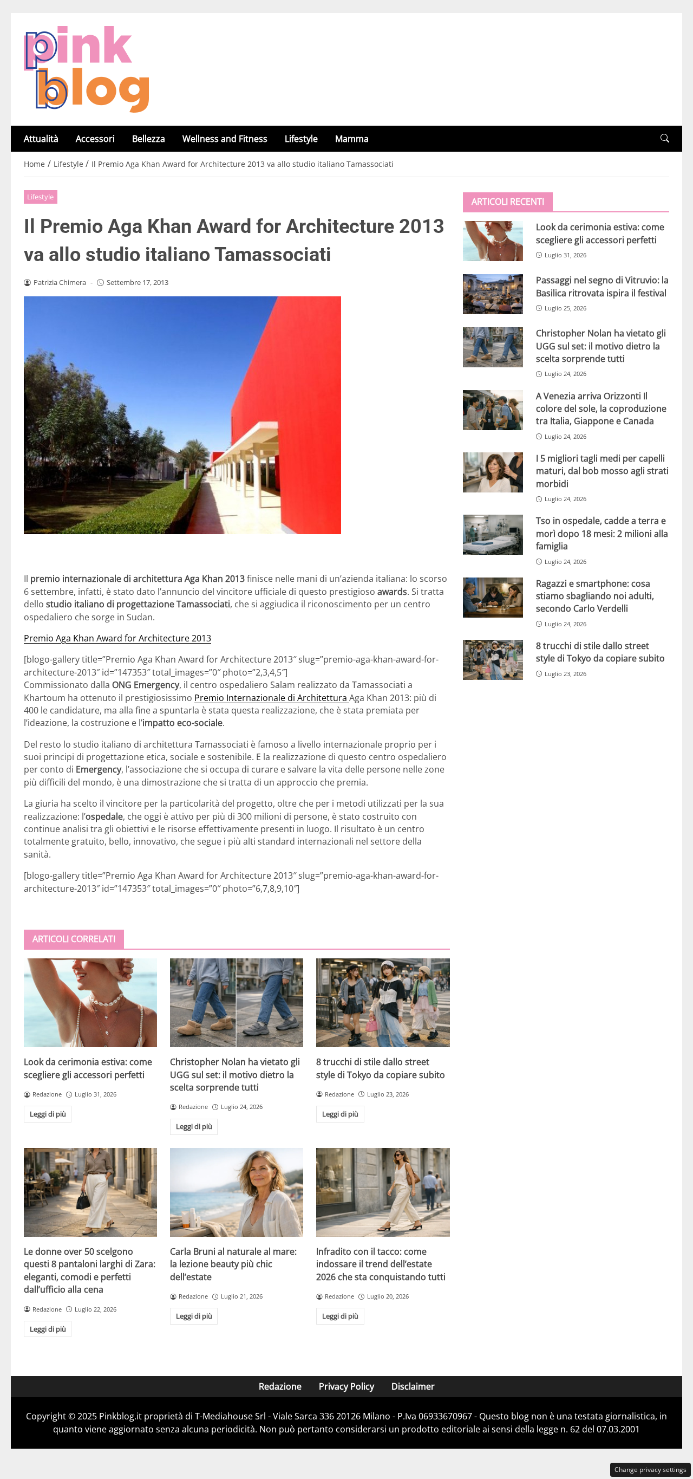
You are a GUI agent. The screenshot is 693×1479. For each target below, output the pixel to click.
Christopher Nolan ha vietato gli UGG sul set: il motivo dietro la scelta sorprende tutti (235, 1074)
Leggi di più (48, 1114)
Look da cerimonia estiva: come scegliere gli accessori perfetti (88, 1068)
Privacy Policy (346, 1386)
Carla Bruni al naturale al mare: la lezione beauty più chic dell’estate (233, 1264)
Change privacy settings (650, 1469)
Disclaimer (413, 1386)
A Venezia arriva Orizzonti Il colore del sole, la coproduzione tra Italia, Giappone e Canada (601, 408)
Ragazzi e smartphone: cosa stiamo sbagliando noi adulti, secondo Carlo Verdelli (595, 595)
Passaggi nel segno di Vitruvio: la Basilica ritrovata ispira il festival (602, 286)
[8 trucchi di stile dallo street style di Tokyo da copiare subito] (382, 1002)
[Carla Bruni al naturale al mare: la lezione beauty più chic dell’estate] (236, 1192)
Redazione (280, 1386)
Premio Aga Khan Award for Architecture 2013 (117, 638)
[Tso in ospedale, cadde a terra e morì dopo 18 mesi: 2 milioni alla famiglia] (493, 535)
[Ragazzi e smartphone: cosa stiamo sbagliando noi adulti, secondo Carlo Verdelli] (493, 597)
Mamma (352, 139)
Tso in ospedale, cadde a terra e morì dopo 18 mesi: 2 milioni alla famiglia (602, 533)
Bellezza (148, 139)
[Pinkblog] (86, 68)
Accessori (95, 139)
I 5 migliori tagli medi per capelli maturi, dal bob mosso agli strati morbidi (602, 471)
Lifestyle (301, 139)
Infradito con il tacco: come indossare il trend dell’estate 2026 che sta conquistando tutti (381, 1264)
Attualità (41, 139)
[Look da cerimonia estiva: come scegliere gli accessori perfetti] (90, 1002)
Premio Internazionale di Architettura (271, 698)
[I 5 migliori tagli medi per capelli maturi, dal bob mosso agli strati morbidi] (493, 472)
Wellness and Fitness (224, 139)
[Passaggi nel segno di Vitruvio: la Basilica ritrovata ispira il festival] (493, 294)
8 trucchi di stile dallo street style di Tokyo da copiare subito (380, 1068)
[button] (665, 138)
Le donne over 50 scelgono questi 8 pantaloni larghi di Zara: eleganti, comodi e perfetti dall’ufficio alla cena (89, 1270)
